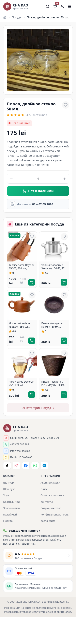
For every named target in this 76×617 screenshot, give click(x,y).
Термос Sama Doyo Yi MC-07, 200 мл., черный (21, 267)
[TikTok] (7, 465)
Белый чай (10, 514)
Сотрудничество (51, 508)
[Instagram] (16, 465)
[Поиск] (47, 6)
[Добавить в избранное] (65, 105)
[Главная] (4, 17)
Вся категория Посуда (36, 408)
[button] (62, 6)
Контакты (47, 502)
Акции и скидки (50, 482)
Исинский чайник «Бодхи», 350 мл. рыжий (19, 325)
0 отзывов (40, 115)
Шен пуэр (9, 489)
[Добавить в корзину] (31, 282)
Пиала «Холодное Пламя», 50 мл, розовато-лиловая (52, 325)
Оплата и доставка (52, 495)
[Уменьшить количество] (11, 178)
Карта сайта (48, 521)
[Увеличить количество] (64, 178)
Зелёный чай (11, 508)
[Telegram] (44, 465)
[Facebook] (26, 465)
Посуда (16, 17)
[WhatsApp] (35, 465)
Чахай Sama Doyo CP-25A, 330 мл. (21, 383)
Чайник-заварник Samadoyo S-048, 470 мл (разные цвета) (53, 267)
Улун (6, 495)
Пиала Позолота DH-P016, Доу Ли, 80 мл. (53, 383)
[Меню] (69, 6)
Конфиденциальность (55, 514)
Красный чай (11, 502)
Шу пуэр (8, 482)
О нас (44, 489)
